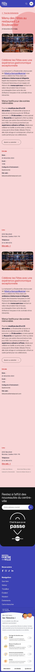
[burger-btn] (31, 4)
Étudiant (5, 593)
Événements (6, 601)
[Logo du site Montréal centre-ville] (4, 3)
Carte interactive (8, 604)
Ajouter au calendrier (10, 142)
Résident (5, 597)
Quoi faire (5, 581)
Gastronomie (6, 170)
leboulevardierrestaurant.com (11, 176)
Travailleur (5, 589)
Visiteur (4, 585)
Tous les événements (11, 13)
